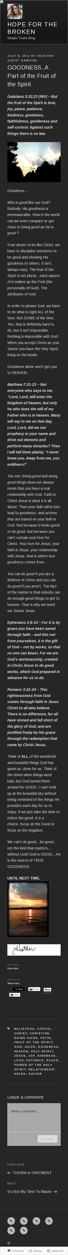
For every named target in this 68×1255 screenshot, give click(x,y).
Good (30, 1046)
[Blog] (24, 1230)
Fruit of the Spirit (33, 1042)
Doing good (26, 1037)
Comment (47, 1138)
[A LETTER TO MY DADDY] (36, 1221)
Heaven (21, 1051)
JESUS (20, 1055)
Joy (31, 1055)
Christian (39, 1033)
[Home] (11, 1221)
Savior (35, 1073)
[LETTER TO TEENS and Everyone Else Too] (24, 1221)
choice (44, 1028)
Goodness (48, 1046)
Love (19, 1060)
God (18, 1046)
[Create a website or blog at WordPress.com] (8, 1243)
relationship (42, 1069)
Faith (45, 1037)
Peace (52, 1060)
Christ (20, 1033)
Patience (35, 1060)
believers (24, 1028)
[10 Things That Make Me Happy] (49, 1221)
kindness (47, 1055)
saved (20, 1073)
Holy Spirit (42, 1051)
